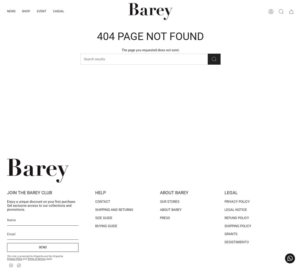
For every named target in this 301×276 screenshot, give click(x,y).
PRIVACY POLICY (237, 202)
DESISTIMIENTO (237, 242)
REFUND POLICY (237, 218)
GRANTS (231, 234)
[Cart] (291, 11)
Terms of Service (37, 259)
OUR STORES (169, 202)
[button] (11, 11)
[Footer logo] (38, 171)
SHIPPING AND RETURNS (114, 210)
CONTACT (102, 202)
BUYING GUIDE (106, 226)
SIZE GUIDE (103, 218)
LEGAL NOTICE (236, 210)
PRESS (165, 218)
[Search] (214, 59)
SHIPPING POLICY (238, 226)
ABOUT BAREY (171, 210)
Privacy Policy (14, 259)
